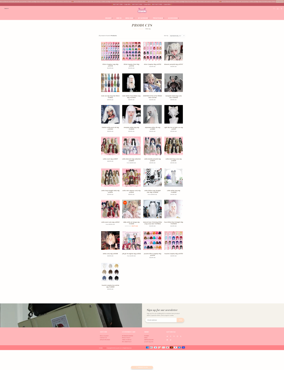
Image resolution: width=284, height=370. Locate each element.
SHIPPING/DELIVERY (149, 339)
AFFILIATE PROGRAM (105, 339)
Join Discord (280, 1)
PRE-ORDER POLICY (127, 341)
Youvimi (105, 348)
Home (135, 29)
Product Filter (143, 367)
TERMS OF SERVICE (126, 339)
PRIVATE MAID (158, 18)
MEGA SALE (129, 18)
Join (180, 320)
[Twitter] (167, 336)
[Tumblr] (180, 336)
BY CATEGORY (143, 18)
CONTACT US (103, 337)
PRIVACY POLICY (126, 337)
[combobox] (177, 35)
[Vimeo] (170, 340)
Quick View (110, 51)
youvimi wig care (148, 341)
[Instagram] (177, 336)
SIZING (145, 337)
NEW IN (118, 18)
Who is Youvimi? (104, 336)
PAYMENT (146, 336)
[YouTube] (167, 340)
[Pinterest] (174, 336)
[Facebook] (170, 336)
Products (141, 29)
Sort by (166, 35)
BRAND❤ (108, 18)
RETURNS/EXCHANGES (127, 336)
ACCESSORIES (173, 18)
